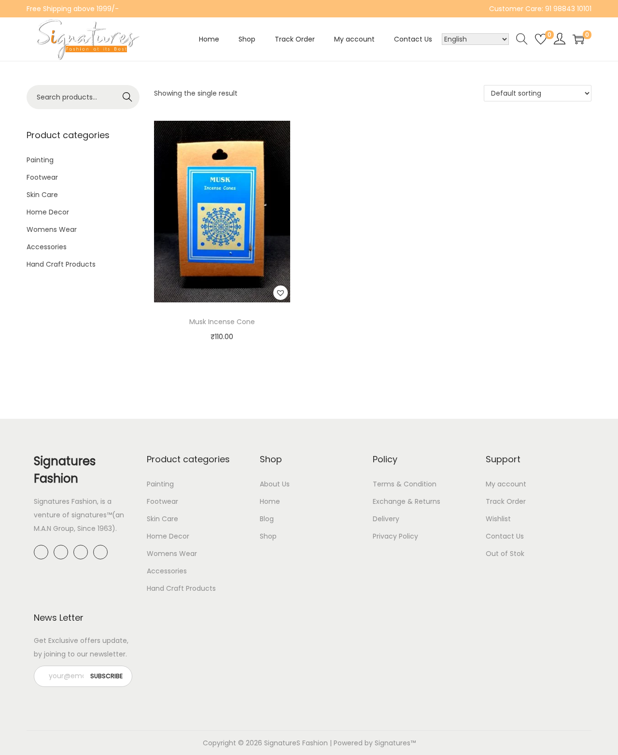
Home (270, 501)
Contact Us (505, 536)
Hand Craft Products (61, 264)
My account (506, 484)
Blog (267, 519)
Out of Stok (505, 553)
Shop (268, 536)
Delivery (386, 519)
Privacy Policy (395, 536)
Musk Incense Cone (222, 322)
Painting (40, 160)
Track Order (506, 501)
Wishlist (498, 519)
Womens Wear (52, 229)
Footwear (42, 177)
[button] (280, 292)
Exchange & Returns (406, 501)
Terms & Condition (404, 484)
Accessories (47, 247)
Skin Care (42, 194)
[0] (541, 39)
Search (128, 97)
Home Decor (48, 212)
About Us (275, 484)
